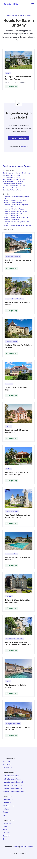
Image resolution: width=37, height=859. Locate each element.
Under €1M (7, 803)
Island (5, 815)
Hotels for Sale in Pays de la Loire (15, 200)
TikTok (5, 830)
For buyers (7, 761)
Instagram (6, 826)
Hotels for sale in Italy (11, 776)
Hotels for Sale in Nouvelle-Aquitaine (16, 204)
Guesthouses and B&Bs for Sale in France (16, 173)
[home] (10, 4)
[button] (32, 4)
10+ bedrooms (8, 806)
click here (24, 146)
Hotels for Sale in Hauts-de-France (15, 211)
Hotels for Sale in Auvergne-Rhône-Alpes (17, 225)
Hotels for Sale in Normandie (13, 207)
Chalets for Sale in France (11, 175)
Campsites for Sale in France (12, 190)
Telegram (6, 836)
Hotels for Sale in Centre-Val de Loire (16, 217)
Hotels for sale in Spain (12, 779)
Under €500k (8, 800)
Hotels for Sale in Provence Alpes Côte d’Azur (17, 197)
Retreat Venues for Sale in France (14, 179)
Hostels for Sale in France (11, 177)
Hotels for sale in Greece (12, 785)
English (16, 846)
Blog (4, 839)
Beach (5, 812)
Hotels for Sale (12, 15)
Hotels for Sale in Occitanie (13, 202)
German (23, 846)
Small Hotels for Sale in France (13, 181)
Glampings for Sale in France (12, 183)
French (30, 846)
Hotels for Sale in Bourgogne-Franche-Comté (16, 222)
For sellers (7, 764)
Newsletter (7, 823)
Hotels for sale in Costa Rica (13, 791)
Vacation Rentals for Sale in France (14, 186)
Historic (6, 809)
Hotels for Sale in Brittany (12, 219)
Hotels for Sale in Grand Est (13, 213)
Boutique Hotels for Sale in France (14, 188)
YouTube (6, 833)
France (22, 15)
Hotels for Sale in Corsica (12, 215)
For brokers (7, 768)
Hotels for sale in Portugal (13, 782)
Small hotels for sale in (13, 166)
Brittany (29, 15)
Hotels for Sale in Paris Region (14, 209)
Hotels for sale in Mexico (12, 788)
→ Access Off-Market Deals (18, 138)
